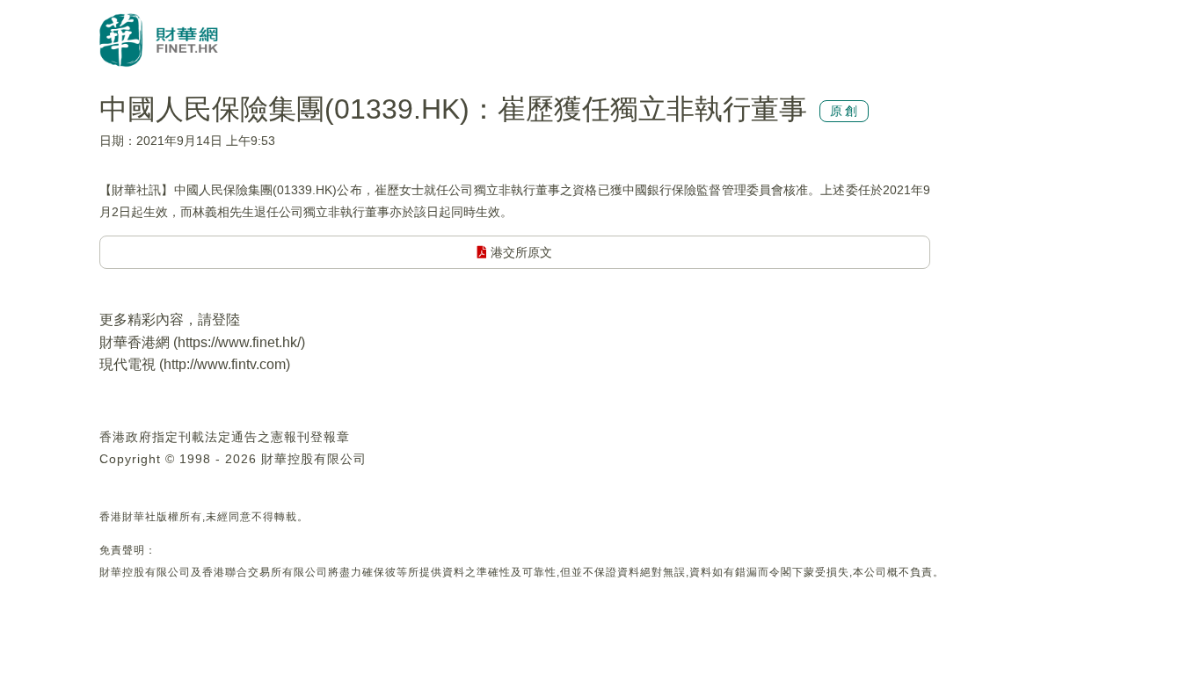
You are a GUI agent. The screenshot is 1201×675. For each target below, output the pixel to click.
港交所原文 (519, 252)
